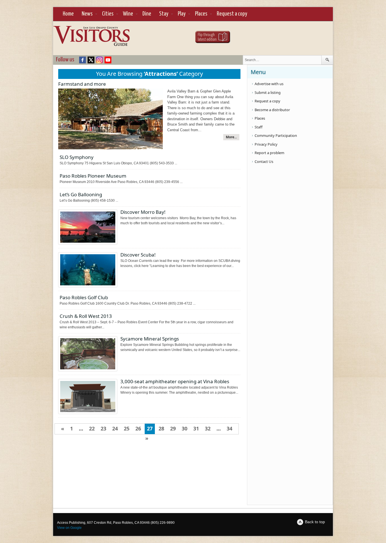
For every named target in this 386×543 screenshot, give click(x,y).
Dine (146, 14)
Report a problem (269, 152)
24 (115, 428)
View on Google (69, 528)
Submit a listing (268, 92)
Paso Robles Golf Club (84, 297)
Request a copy (232, 14)
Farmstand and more (82, 84)
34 (229, 428)
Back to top (315, 522)
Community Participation (276, 135)
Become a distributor (272, 109)
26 (138, 428)
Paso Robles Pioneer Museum (93, 176)
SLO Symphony (77, 157)
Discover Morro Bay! (143, 212)
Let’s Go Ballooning (81, 194)
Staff (259, 127)
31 (196, 428)
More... (231, 137)
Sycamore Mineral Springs (149, 338)
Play (182, 14)
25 (126, 428)
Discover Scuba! (138, 254)
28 (161, 428)
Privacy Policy (266, 144)
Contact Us (264, 161)
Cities (108, 14)
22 (92, 428)
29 (173, 428)
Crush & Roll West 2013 (86, 316)
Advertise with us (269, 83)
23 (103, 428)
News (87, 14)
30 (184, 428)
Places (201, 14)
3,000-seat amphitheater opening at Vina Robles (174, 381)
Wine (128, 14)
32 (208, 428)
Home (68, 14)
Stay (163, 14)
